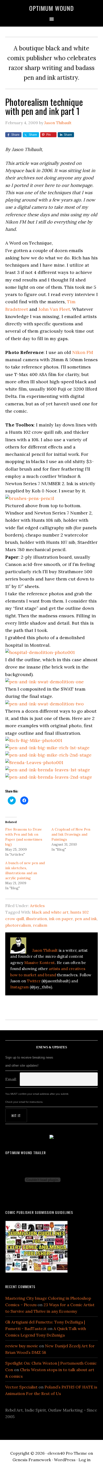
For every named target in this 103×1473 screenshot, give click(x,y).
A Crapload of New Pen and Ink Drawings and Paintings (71, 834)
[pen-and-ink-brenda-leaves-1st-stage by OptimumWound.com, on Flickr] (47, 770)
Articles (37, 905)
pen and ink (86, 918)
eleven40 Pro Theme (67, 1453)
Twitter (33, 981)
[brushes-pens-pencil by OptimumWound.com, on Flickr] (29, 498)
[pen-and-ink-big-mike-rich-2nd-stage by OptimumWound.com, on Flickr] (48, 755)
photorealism (18, 925)
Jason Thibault (45, 950)
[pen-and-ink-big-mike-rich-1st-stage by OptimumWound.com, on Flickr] (47, 748)
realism (40, 925)
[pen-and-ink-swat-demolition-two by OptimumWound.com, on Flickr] (44, 704)
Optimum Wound (51, 8)
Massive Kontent (39, 962)
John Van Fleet (54, 309)
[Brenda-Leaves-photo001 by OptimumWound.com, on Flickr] (34, 762)
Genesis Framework (31, 1459)
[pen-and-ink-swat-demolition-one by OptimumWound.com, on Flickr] (44, 682)
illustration (36, 918)
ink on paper (61, 918)
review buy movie (21, 1345)
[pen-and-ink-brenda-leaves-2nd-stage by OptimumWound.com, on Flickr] (48, 777)
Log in (84, 1459)
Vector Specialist (21, 1386)
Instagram (19, 987)
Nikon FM (82, 352)
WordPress (65, 1459)
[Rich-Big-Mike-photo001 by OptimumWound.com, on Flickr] (33, 740)
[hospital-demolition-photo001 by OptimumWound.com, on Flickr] (40, 652)
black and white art (50, 912)
